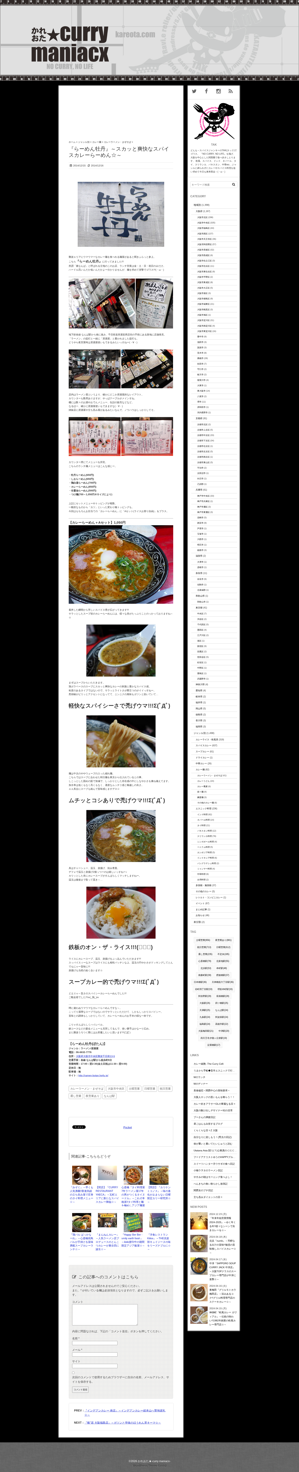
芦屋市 (200, 528)
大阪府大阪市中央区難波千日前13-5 (95, 1056)
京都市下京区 (203, 440)
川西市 (200, 539)
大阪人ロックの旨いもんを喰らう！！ (214, 1097)
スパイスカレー (203, 745)
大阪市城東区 (203, 304)
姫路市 (200, 550)
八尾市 (200, 396)
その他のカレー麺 (205, 803)
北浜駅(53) (206, 968)
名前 (75, 1338)
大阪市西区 (202, 233)
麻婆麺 (200, 797)
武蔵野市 (201, 679)
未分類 (197, 922)
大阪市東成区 (203, 282)
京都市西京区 (203, 457)
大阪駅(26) (205, 1003)
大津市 (200, 562)
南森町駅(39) (204, 975)
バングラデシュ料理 (206, 863)
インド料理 (202, 814)
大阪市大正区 (203, 288)
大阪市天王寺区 (204, 239)
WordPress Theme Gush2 (149, 1465)
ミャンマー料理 (204, 869)
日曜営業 (149, 1088)
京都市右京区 (203, 446)
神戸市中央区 (203, 496)
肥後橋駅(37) (222, 975)
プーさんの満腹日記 (204, 1117)
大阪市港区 (202, 293)
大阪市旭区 (202, 315)
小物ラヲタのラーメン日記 (208, 1170)
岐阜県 (199, 696)
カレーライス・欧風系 (207, 739)
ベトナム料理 (203, 847)
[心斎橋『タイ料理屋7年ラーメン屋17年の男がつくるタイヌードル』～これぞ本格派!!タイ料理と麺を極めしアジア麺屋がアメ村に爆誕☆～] (133, 1167)
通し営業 (75, 1095)
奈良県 (199, 573)
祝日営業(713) (204, 947)
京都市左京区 (203, 451)
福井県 (199, 702)
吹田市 (200, 364)
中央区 (200, 613)
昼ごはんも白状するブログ (208, 1123)
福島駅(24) (205, 1024)
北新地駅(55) (222, 961)
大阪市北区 (202, 217)
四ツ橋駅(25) (221, 1003)
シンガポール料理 (205, 842)
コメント (77, 1301)
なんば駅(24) (221, 1010)
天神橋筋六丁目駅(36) (223, 982)
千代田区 (201, 624)
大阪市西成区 (203, 255)
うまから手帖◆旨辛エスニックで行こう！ (217, 1070)
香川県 (199, 720)
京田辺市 (201, 473)
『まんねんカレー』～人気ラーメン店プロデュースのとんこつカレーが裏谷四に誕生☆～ (107, 1241)
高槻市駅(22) (221, 1024)
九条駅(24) (205, 1017)
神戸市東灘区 (203, 512)
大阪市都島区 (203, 298)
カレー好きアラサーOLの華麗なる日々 (215, 1103)
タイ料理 (201, 825)
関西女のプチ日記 (203, 1190)
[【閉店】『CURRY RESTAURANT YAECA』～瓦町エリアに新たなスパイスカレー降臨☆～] (107, 1167)
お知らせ (200, 915)
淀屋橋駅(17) (213, 1045)
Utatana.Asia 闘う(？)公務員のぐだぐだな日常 (219, 1150)
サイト (76, 1361)
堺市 (199, 402)
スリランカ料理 (204, 836)
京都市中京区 (203, 435)
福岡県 (199, 726)
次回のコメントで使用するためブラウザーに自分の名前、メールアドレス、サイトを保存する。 (120, 1379)
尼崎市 (200, 517)
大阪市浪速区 (203, 250)
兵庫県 (199, 489)
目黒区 (200, 651)
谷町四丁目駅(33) (203, 989)
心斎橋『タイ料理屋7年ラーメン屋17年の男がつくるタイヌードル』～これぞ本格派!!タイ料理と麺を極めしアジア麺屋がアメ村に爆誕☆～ (133, 1198)
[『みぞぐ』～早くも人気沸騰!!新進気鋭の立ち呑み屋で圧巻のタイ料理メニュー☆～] (81, 1167)
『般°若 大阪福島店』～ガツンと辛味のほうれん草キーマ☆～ (122, 1422)
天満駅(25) (205, 1010)
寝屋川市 (201, 380)
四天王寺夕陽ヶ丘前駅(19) (214, 1038)
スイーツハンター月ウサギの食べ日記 (214, 1163)
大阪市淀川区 (203, 320)
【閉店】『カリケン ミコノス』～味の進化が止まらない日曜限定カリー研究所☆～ (159, 1194)
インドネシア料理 (205, 858)
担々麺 (200, 792)
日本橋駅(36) (200, 982)
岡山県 (199, 708)
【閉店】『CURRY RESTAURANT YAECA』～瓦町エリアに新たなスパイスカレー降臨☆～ (107, 1194)
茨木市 (200, 353)
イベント (200, 903)
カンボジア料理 (204, 852)
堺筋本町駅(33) (225, 989)
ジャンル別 (200, 733)
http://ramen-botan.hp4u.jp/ (93, 1075)
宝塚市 (200, 534)
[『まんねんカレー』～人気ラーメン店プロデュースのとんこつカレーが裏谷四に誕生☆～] (107, 1214)
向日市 (200, 478)
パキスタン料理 (204, 831)
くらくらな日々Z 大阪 (206, 1130)
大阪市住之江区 (204, 260)
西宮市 (200, 523)
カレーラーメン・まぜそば (86, 1088)
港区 (199, 641)
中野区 (200, 668)
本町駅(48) (221, 968)
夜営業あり (92, 1095)
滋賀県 (199, 556)
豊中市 (200, 336)
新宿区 (200, 646)
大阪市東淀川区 (204, 331)
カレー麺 (200, 769)
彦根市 (200, 567)
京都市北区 (202, 424)
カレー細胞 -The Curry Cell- (209, 1063)
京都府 (199, 418)
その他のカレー (203, 891)
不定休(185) (223, 954)
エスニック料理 (203, 808)
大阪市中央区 (116, 1088)
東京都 (199, 607)
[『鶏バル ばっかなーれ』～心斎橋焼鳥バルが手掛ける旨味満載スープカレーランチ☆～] (81, 1214)
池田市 (200, 342)
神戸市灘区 (202, 507)
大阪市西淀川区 (204, 326)
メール (77, 1349)
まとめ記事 (201, 909)
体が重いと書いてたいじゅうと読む (213, 1143)
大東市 (200, 385)
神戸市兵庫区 (203, 501)
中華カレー (201, 763)
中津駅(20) (224, 1031)
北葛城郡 (201, 590)
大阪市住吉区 (203, 266)
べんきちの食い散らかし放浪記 (211, 1183)
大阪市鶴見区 (203, 309)
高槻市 (200, 358)
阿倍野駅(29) (204, 996)
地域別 (197, 205)
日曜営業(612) (223, 947)
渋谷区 (200, 619)
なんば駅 (109, 1095)
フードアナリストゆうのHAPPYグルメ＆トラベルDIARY (224, 1157)
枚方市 (200, 374)
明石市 (200, 545)
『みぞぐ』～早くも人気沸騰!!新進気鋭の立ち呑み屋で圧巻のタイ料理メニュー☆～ (81, 1194)
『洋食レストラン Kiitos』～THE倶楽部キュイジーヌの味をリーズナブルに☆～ (159, 1241)
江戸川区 (201, 635)
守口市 (200, 369)
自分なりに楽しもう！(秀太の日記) (213, 1137)
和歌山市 (201, 602)
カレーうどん (203, 781)
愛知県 (199, 690)
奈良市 (200, 579)
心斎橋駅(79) (204, 961)
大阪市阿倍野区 (204, 244)
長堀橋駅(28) (222, 996)
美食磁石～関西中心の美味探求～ (212, 1090)
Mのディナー (201, 1083)
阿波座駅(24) (221, 1017)
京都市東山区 (203, 462)
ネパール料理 (203, 820)
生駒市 (200, 584)
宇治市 (200, 468)
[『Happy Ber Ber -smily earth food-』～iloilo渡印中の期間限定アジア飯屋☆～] (133, 1214)
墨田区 (200, 630)
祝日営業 (165, 1088)
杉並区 (200, 662)
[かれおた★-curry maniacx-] (149, 2)
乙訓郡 (200, 484)
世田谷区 (201, 657)
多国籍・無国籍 (203, 885)
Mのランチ (199, 1077)
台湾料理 (201, 879)
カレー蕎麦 (202, 786)
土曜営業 (134, 1088)
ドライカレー (202, 757)
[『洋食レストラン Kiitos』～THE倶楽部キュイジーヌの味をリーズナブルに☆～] (159, 1214)
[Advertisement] (121, 110)
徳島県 (199, 714)
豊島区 (200, 673)
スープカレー (202, 751)
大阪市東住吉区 (204, 271)
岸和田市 (201, 407)
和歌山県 (200, 596)
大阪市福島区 (203, 228)
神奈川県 (200, 684)
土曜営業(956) (203, 940)
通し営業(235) (205, 954)
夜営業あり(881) (223, 940)
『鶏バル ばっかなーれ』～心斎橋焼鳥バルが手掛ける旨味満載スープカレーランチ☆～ (81, 1241)
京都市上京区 (203, 430)
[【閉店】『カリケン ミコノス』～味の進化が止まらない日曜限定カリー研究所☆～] (159, 1167)
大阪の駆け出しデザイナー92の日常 (213, 1110)
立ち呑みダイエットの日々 (208, 1197)
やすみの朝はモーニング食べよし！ (213, 1177)
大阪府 (199, 211)
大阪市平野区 (203, 277)
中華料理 (201, 874)
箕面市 (200, 347)
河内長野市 (202, 412)
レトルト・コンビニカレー (209, 897)
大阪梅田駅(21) (205, 1031)
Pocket (127, 1127)
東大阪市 (201, 391)
